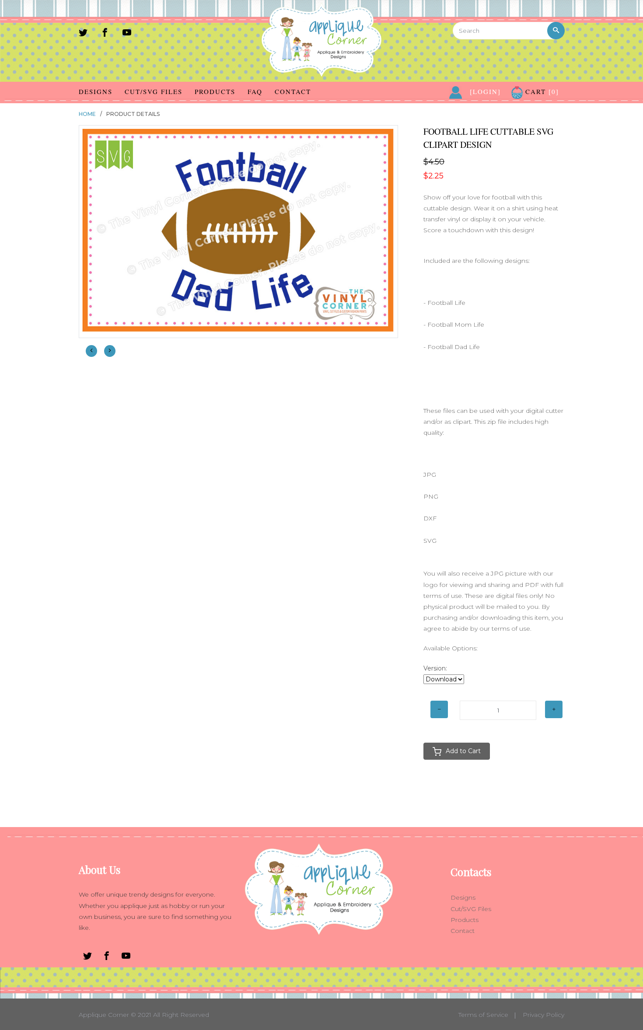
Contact (293, 91)
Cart (541, 91)
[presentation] (91, 351)
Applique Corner (104, 1015)
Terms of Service (483, 1015)
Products (215, 91)
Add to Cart (463, 751)
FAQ (255, 91)
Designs (95, 91)
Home (87, 114)
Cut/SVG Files (153, 91)
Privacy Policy (543, 1015)
